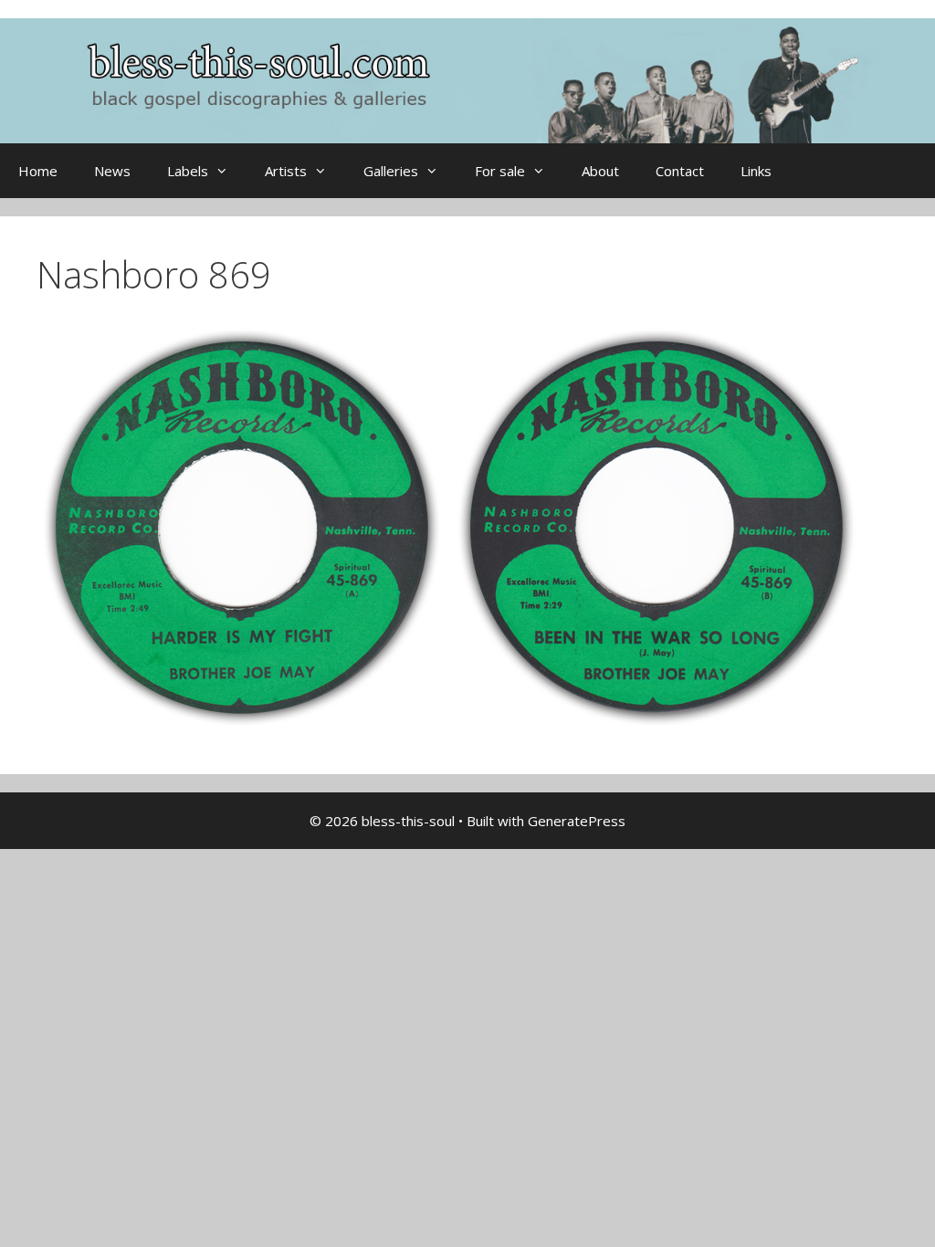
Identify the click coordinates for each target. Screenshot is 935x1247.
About (600, 171)
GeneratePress (576, 821)
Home (38, 171)
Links (756, 171)
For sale (500, 171)
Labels (187, 171)
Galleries (390, 171)
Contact (680, 171)
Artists (286, 171)
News (112, 171)
